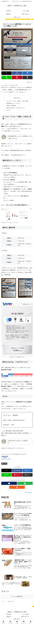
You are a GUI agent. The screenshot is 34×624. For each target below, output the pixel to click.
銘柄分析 (9, 616)
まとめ (8, 110)
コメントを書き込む (17, 596)
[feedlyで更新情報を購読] (25, 483)
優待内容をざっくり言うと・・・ (15, 103)
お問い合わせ (17, 619)
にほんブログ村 (5, 459)
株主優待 (5, 463)
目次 (15, 98)
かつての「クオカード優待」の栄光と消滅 (17, 101)
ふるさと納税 (25, 614)
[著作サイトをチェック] (9, 483)
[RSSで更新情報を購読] (17, 487)
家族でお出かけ (25, 616)
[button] (27, 77)
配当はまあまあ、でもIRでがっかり (16, 107)
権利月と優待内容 (11, 105)
